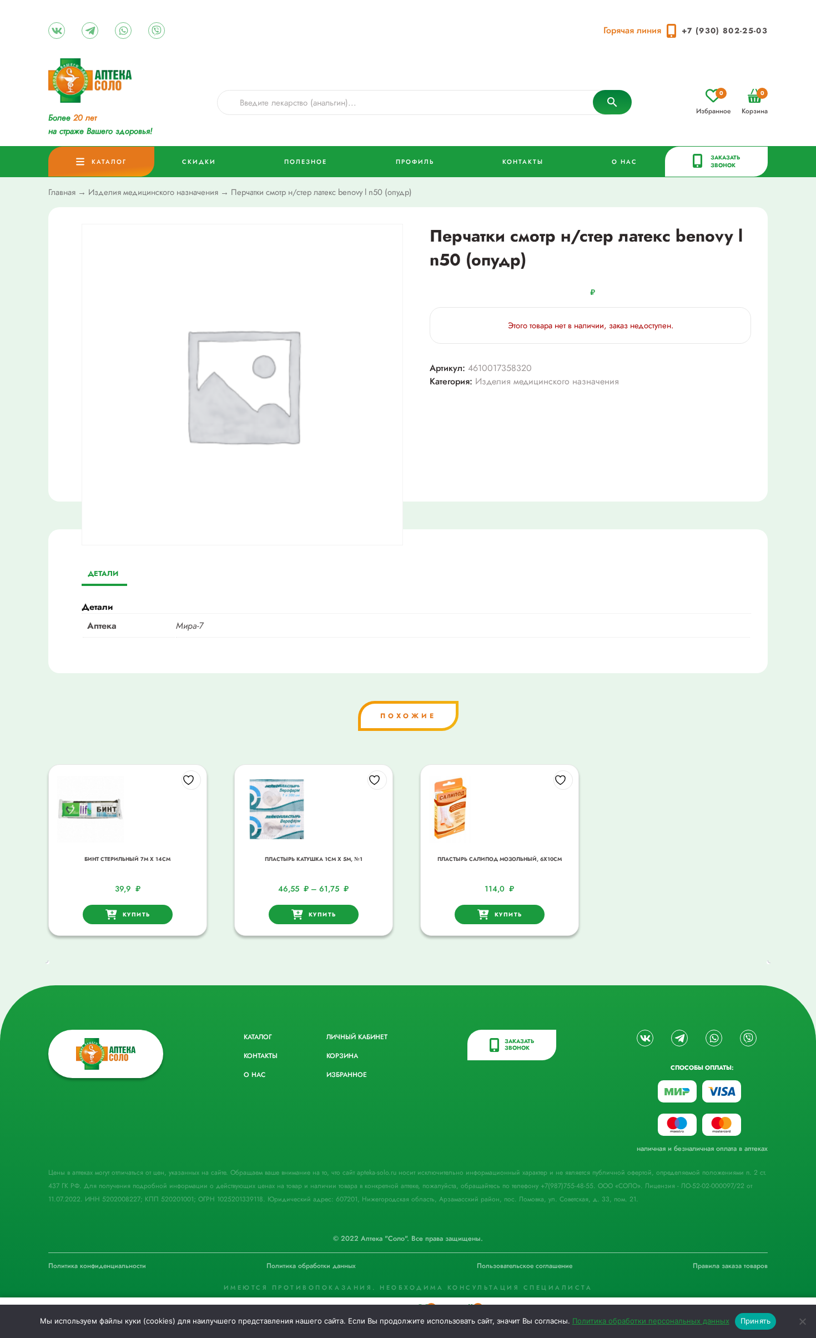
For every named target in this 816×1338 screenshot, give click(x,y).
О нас (624, 161)
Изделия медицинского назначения (153, 192)
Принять (756, 1320)
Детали (103, 573)
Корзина (755, 102)
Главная (61, 192)
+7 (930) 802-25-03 (725, 30)
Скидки (199, 161)
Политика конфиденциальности (97, 1266)
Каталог (109, 161)
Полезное (305, 161)
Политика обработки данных (311, 1266)
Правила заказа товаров (730, 1266)
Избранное (713, 102)
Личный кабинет (356, 1037)
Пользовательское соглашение (524, 1266)
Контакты (522, 161)
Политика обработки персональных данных (650, 1320)
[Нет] (802, 1321)
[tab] (103, 574)
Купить (136, 914)
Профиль (415, 161)
